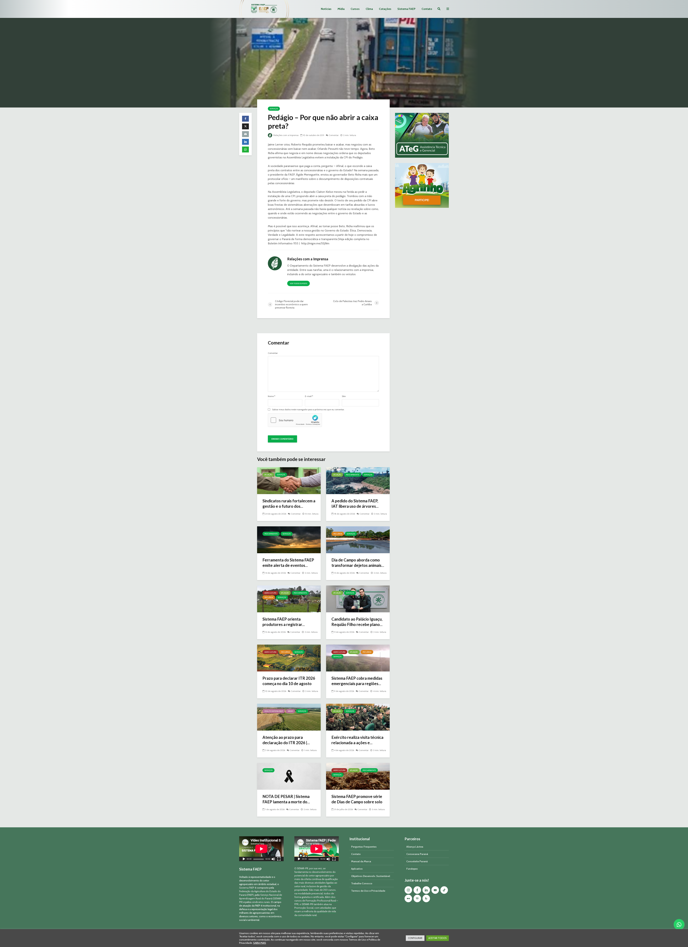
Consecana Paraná (417, 854)
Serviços (274, 108)
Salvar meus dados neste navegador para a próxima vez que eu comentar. (308, 409)
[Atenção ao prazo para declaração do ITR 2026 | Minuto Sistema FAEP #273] (289, 717)
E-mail (309, 396)
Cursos (355, 9)
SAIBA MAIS (259, 942)
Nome (271, 396)
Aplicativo (357, 868)
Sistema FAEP (406, 9)
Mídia (341, 9)
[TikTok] (444, 890)
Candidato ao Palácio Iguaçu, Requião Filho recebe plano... (357, 622)
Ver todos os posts (298, 283)
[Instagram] (408, 890)
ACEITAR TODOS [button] (437, 938)
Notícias (326, 9)
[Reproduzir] (244, 859)
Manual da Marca (361, 861)
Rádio (290, 711)
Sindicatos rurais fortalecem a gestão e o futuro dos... (288, 503)
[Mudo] (273, 859)
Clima (369, 9)
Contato (427, 9)
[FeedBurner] (426, 898)
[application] (261, 848)
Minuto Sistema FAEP (273, 711)
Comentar (334, 135)
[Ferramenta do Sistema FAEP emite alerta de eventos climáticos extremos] (289, 539)
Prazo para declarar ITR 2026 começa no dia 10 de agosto (288, 681)
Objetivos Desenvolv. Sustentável (370, 876)
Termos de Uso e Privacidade (368, 890)
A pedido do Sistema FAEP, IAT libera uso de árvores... (355, 503)
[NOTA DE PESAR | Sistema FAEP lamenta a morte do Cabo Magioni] (289, 776)
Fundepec (412, 868)
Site (344, 396)
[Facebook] (417, 890)
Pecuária (337, 534)
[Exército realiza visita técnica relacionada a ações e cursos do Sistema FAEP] (358, 717)
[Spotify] (417, 898)
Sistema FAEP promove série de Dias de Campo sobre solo (356, 799)
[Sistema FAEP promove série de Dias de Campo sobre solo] (358, 776)
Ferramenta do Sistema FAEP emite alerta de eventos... (288, 563)
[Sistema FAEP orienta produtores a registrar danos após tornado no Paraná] (289, 598)
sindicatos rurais (261, 902)
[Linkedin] (426, 890)
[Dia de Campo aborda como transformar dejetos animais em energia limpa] (358, 539)
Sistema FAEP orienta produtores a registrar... (283, 622)
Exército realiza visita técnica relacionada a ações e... (357, 740)
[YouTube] (435, 890)
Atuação (268, 475)
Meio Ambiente (352, 475)
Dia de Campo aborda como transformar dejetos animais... (357, 563)
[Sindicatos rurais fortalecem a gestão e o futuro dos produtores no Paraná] (289, 480)
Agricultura (270, 593)
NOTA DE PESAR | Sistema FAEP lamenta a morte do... (286, 799)
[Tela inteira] (279, 859)
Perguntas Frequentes (364, 846)
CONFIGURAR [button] (415, 938)
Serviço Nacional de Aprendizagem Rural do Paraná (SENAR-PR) (260, 898)
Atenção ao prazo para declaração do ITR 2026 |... (286, 740)
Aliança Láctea (414, 846)
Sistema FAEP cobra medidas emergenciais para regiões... (356, 681)
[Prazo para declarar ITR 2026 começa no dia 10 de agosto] (289, 657)
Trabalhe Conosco (361, 883)
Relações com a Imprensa (285, 135)
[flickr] (408, 898)
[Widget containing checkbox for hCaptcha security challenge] (295, 420)
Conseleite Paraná (417, 861)
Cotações (385, 9)
